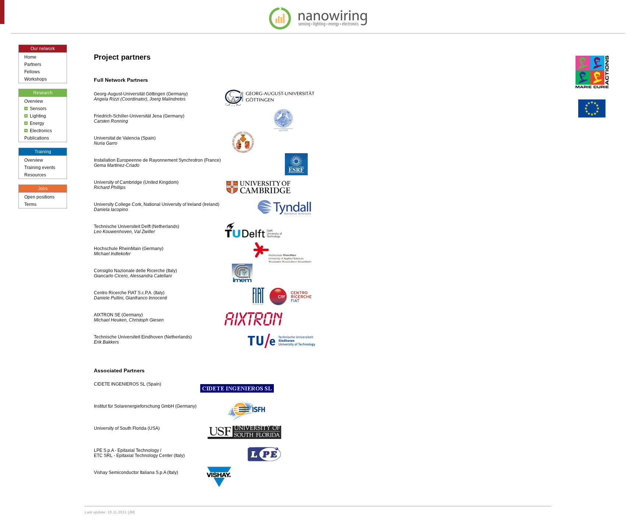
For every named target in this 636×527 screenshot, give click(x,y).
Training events (39, 167)
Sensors (38, 108)
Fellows (32, 71)
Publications (36, 138)
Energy (37, 123)
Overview (33, 101)
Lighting (38, 116)
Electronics (41, 130)
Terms (30, 204)
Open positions (39, 197)
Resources (35, 175)
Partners (32, 64)
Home (30, 57)
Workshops (35, 79)
